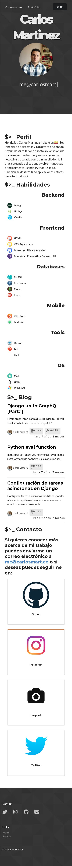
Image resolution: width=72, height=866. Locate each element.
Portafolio (34, 7)
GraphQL (52, 431)
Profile (6, 832)
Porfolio (6, 836)
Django (36, 431)
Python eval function (31, 447)
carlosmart (20, 432)
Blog (60, 6)
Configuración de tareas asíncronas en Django (35, 485)
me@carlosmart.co (27, 562)
